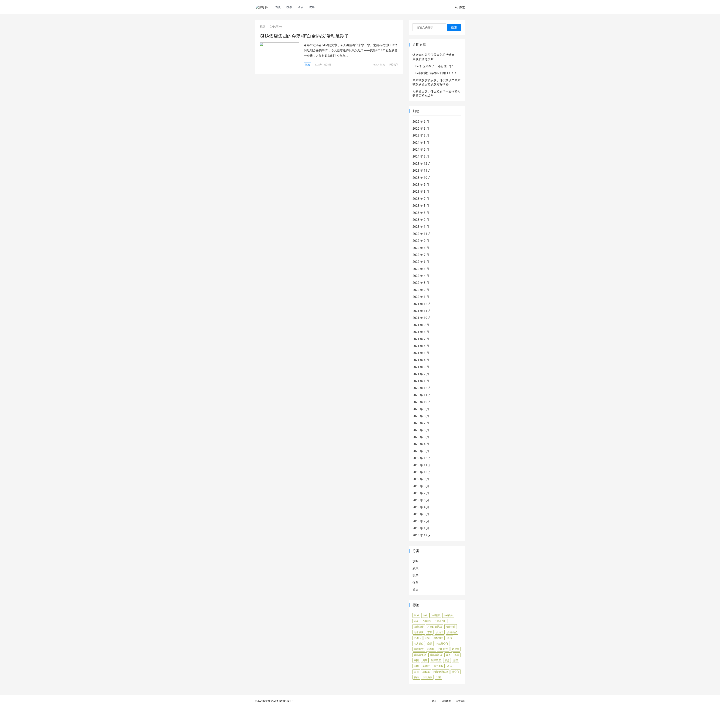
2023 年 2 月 (420, 220)
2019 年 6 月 (420, 500)
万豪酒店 (419, 632)
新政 (307, 64)
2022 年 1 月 (420, 297)
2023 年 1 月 (420, 226)
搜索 (454, 27)
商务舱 (431, 649)
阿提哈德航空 (441, 671)
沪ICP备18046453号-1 (282, 700)
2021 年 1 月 (420, 381)
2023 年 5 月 (420, 205)
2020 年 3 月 (420, 451)
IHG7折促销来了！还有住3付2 (432, 66)
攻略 (312, 7)
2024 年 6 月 (420, 149)
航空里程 (438, 666)
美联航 (426, 666)
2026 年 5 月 (420, 128)
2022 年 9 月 (420, 241)
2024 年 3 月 (420, 156)
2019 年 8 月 (420, 486)
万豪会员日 (440, 621)
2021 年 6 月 (420, 346)
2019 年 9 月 (420, 479)
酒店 (300, 7)
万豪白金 (419, 626)
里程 (416, 671)
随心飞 (455, 671)
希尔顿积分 (420, 654)
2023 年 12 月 (421, 163)
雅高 (416, 677)
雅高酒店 (427, 677)
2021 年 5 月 (420, 353)
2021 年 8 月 (420, 332)
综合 (415, 582)
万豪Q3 (426, 621)
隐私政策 (446, 700)
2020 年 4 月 (420, 444)
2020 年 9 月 (420, 409)
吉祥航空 (419, 649)
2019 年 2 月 (420, 521)
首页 (278, 7)
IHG (425, 615)
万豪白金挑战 (434, 626)
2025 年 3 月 (420, 135)
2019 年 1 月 (420, 528)
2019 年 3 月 (420, 514)
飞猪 (438, 677)
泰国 (416, 660)
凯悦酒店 (438, 637)
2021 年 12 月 (421, 304)
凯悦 (427, 637)
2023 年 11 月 (421, 170)
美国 (416, 666)
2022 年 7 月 (420, 255)
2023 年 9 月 (420, 184)
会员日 (439, 632)
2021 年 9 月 (420, 325)
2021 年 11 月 (421, 311)
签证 (455, 660)
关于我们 (460, 700)
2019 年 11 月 (421, 465)
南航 (429, 643)
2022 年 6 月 (420, 262)
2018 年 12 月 (421, 535)
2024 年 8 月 (420, 142)
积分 (447, 660)
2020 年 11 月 (421, 395)
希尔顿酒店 (436, 654)
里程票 (426, 671)
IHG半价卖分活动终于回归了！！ (434, 73)
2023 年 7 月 (420, 199)
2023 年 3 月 (420, 213)
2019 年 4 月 (420, 507)
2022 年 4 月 (420, 276)
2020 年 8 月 (420, 416)
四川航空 (443, 649)
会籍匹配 (452, 632)
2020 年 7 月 (420, 423)
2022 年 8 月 (420, 248)
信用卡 (417, 637)
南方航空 (419, 643)
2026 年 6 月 (420, 121)
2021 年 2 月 (420, 374)
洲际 (424, 660)
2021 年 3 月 (420, 367)
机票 (289, 7)
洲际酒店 (436, 660)
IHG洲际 (435, 615)
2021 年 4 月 (420, 360)
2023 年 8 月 (420, 191)
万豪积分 (450, 626)
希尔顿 (455, 649)
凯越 (449, 637)
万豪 (416, 621)
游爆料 (266, 700)
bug (416, 615)
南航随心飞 (442, 643)
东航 (429, 632)
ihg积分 (448, 615)
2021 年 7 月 (420, 339)
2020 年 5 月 (420, 437)
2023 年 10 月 (421, 178)
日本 (448, 654)
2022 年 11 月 (421, 234)
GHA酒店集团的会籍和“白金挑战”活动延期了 (304, 36)
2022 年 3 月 (420, 283)
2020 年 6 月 (420, 430)
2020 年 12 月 (421, 388)
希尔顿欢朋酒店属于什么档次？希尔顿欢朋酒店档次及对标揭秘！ (436, 82)
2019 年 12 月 (421, 458)
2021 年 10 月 (421, 318)
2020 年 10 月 (421, 402)
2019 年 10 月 (421, 472)
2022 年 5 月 (420, 269)
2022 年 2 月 (420, 290)
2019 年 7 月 (420, 493)
